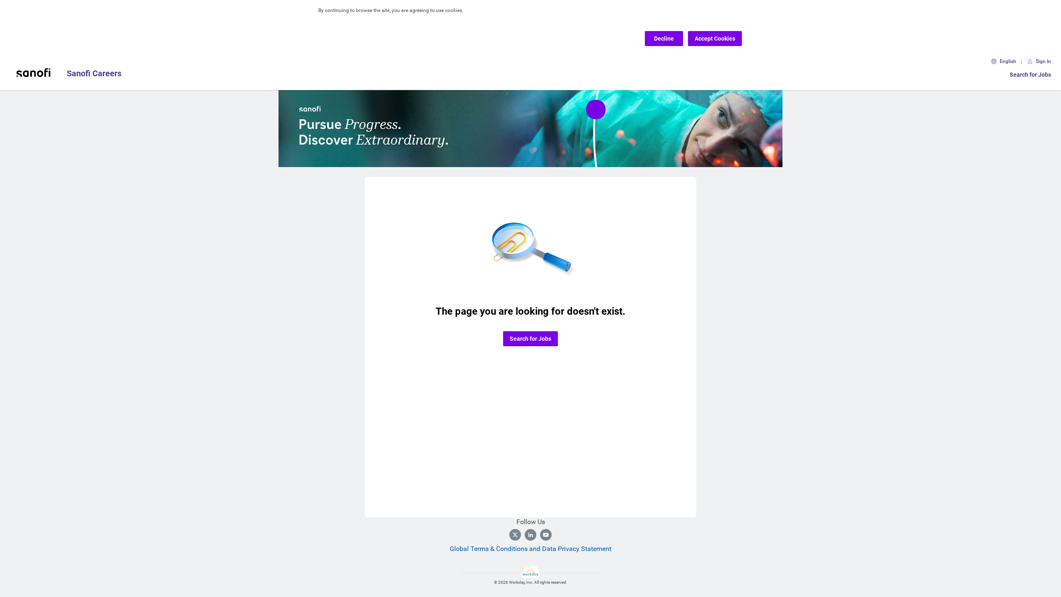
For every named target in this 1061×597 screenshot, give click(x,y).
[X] (515, 535)
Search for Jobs (1030, 74)
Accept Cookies (715, 38)
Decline (664, 38)
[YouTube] (546, 535)
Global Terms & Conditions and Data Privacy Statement (530, 549)
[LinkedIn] (530, 535)
